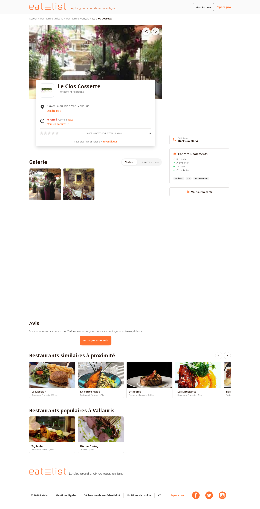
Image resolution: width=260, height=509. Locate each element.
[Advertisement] (95, 232)
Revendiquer (109, 141)
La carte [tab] (149, 162)
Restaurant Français (77, 18)
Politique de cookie (139, 495)
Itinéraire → (54, 110)
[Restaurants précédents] (218, 355)
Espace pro (223, 7)
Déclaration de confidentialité (102, 495)
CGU (160, 495)
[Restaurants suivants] (227, 355)
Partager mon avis (95, 340)
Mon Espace (203, 7)
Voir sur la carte (202, 192)
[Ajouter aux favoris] (155, 31)
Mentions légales (66, 495)
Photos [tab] (130, 162)
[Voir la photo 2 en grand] (79, 184)
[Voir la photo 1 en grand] (45, 184)
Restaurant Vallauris (51, 18)
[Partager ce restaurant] (146, 31)
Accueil (33, 18)
